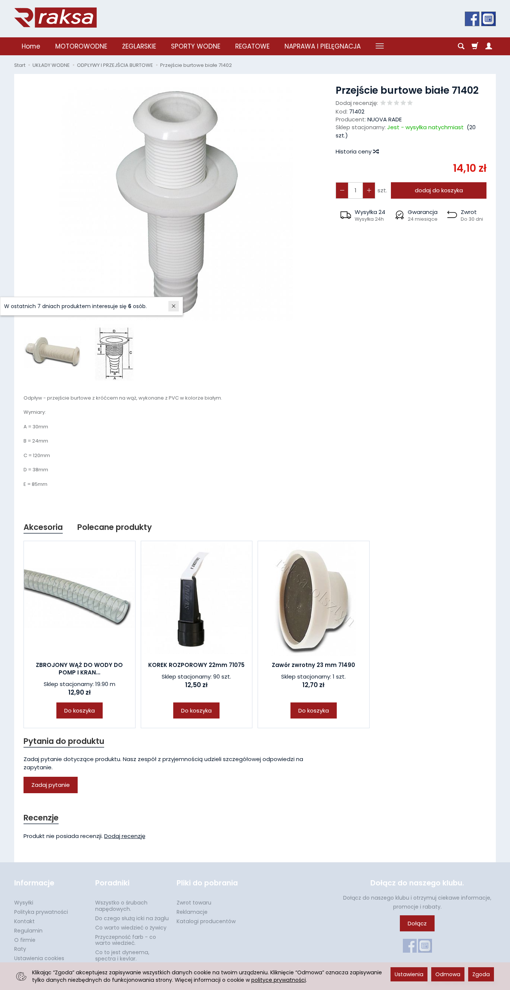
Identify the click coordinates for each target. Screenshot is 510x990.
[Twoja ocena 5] (410, 103)
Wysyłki (23, 902)
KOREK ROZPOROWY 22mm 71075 (196, 665)
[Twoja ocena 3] (396, 103)
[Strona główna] (55, 17)
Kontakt (24, 921)
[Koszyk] (475, 46)
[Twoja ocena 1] (383, 103)
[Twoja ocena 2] (389, 103)
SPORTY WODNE (195, 46)
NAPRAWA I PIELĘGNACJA (322, 46)
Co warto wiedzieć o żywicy (131, 927)
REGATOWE (252, 46)
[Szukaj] (461, 46)
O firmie (24, 940)
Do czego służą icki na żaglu (132, 918)
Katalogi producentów (206, 921)
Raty (20, 949)
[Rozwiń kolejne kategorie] (379, 46)
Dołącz (417, 923)
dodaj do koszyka (439, 190)
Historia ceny (354, 151)
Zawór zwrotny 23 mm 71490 (313, 665)
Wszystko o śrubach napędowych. (121, 906)
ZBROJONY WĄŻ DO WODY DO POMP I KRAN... (79, 668)
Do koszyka (79, 710)
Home (31, 46)
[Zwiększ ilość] (342, 190)
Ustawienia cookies (39, 958)
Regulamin (28, 930)
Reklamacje (192, 912)
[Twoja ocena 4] (403, 103)
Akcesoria (43, 527)
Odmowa (447, 974)
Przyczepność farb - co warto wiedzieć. (125, 940)
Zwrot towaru (194, 902)
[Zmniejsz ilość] (369, 190)
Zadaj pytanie (50, 785)
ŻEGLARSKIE (139, 46)
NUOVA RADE (384, 119)
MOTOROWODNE (81, 46)
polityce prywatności (278, 980)
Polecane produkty (114, 527)
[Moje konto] (489, 46)
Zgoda (481, 974)
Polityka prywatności (41, 912)
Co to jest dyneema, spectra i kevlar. (122, 955)
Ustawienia (409, 974)
